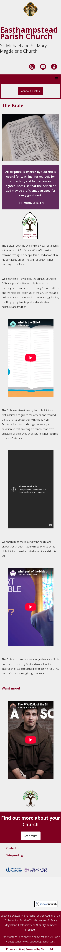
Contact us (13, 848)
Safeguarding (14, 855)
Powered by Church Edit (40, 949)
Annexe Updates (30, 91)
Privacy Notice (15, 949)
